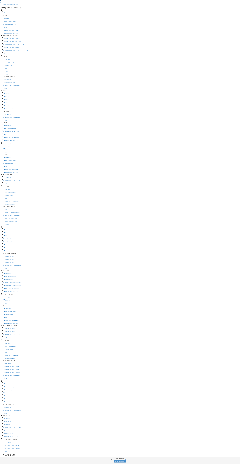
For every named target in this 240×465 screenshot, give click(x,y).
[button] (1, 1)
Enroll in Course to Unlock (120, 461)
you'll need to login (125, 459)
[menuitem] (1, 3)
